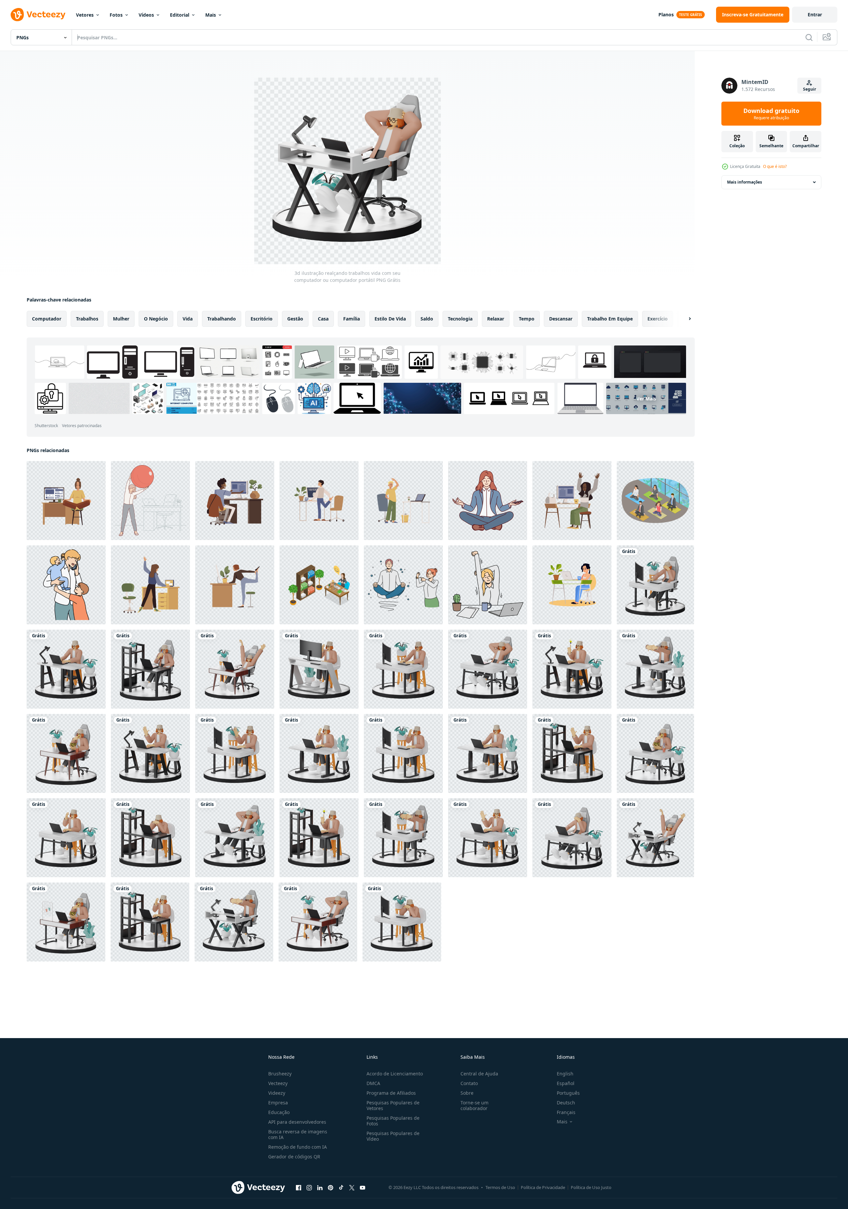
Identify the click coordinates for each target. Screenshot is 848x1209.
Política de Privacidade (543, 1187)
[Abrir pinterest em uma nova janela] (330, 1187)
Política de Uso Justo (591, 1187)
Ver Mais (646, 398)
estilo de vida (390, 318)
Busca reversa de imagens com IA (297, 1134)
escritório (262, 318)
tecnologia (460, 318)
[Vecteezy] (38, 14)
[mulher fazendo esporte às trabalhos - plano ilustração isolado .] (66, 500)
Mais (210, 15)
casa (323, 318)
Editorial (179, 15)
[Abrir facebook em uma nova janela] (298, 1187)
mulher (121, 318)
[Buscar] (809, 37)
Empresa (278, 1102)
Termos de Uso (500, 1187)
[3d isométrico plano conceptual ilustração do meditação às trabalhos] (655, 500)
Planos (666, 14)
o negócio (156, 318)
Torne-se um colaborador (474, 1105)
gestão (295, 318)
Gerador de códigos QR (294, 1156)
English (565, 1073)
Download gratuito (771, 114)
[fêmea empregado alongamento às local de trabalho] (487, 584)
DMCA (373, 1083)
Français (566, 1112)
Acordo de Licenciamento (395, 1073)
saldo (427, 318)
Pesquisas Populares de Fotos (393, 1121)
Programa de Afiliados (391, 1093)
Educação (279, 1112)
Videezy (276, 1093)
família (351, 318)
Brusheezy (280, 1073)
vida (188, 318)
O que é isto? (775, 166)
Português (568, 1093)
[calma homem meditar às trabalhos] (403, 584)
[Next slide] (684, 319)
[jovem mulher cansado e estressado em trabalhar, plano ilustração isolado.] (571, 584)
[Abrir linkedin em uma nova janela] (320, 1187)
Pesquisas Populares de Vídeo (393, 1136)
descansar (560, 318)
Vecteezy (278, 1083)
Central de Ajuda (479, 1073)
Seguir (809, 89)
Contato (469, 1083)
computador (46, 318)
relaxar (495, 318)
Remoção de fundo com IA (297, 1147)
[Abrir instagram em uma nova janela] (309, 1187)
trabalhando (221, 318)
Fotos (116, 15)
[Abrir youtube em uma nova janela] (362, 1187)
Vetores (85, 15)
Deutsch (566, 1102)
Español (565, 1083)
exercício (657, 318)
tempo (526, 318)
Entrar (815, 14)
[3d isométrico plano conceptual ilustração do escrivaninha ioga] (319, 584)
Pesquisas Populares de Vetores (393, 1105)
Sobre (466, 1093)
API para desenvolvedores (297, 1122)
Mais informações (744, 182)
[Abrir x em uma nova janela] (352, 1187)
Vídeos (146, 15)
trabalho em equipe (610, 318)
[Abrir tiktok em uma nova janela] (341, 1187)
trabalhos (87, 318)
